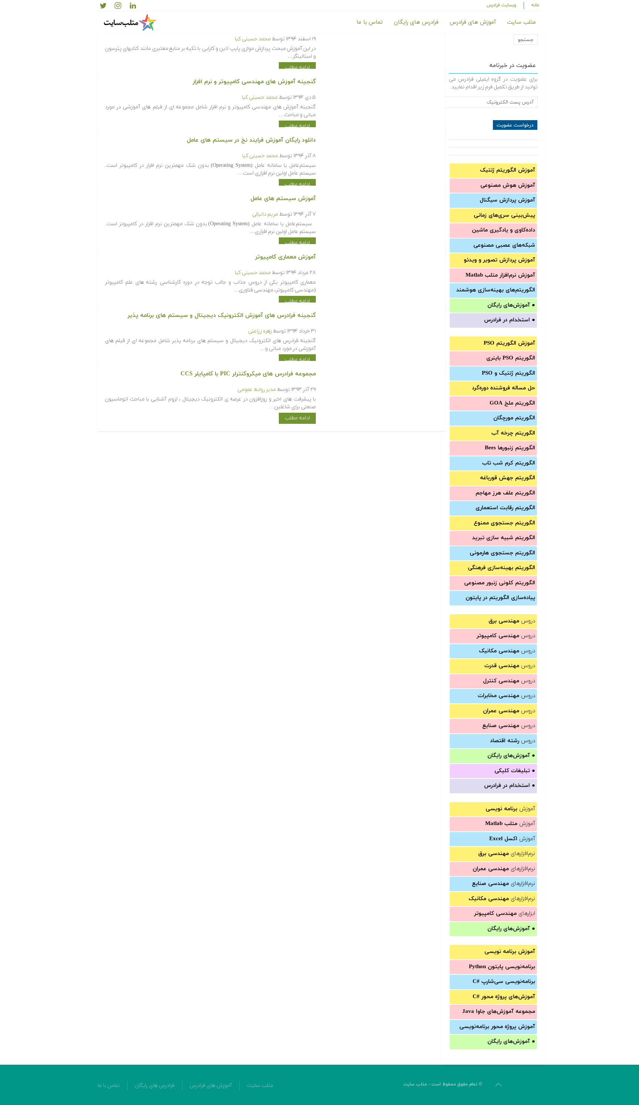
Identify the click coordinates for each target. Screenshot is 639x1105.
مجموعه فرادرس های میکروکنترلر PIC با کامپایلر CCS (248, 374)
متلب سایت (521, 22)
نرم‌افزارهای (506, 854)
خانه (535, 5)
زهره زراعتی (260, 331)
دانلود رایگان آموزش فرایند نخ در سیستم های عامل (251, 140)
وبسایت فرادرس (501, 5)
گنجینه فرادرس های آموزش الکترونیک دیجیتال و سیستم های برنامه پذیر (222, 315)
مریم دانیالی (265, 214)
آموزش (510, 809)
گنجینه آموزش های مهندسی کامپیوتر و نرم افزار (254, 82)
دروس (511, 621)
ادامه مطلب (297, 67)
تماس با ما (369, 22)
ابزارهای (504, 914)
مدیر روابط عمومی (256, 389)
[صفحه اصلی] (131, 22)
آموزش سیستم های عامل (283, 199)
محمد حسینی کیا (253, 39)
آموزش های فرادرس (473, 22)
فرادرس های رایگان (416, 22)
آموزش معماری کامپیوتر (285, 257)
